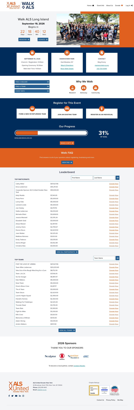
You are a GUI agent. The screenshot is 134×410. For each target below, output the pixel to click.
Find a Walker (21, 82)
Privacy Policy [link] (110, 400)
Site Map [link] (120, 400)
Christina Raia (20, 246)
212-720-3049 (102, 68)
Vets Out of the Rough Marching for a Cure (31, 270)
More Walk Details (67, 68)
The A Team (20, 289)
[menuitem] (119, 5)
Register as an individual (102, 114)
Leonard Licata (21, 205)
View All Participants (66, 252)
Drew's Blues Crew (22, 286)
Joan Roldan (20, 233)
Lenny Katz (20, 202)
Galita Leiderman (22, 211)
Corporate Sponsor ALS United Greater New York (31, 191)
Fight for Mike (21, 311)
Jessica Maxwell (21, 217)
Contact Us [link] (100, 400)
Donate (117, 5)
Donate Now (113, 184)
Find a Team (20, 86)
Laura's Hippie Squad (23, 296)
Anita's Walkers (21, 324)
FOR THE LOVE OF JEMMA (26, 264)
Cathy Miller (20, 184)
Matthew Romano (22, 236)
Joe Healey (20, 208)
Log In (128, 5)
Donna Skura (20, 230)
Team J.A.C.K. (20, 273)
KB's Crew (19, 315)
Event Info (100, 5)
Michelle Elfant (21, 214)
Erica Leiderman (21, 187)
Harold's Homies (21, 299)
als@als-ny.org (41, 390)
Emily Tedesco (21, 239)
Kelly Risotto (20, 195)
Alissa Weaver (21, 224)
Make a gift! (66, 143)
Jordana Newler (79, 366)
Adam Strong (20, 321)
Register (23, 39)
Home (89, 5)
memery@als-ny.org (102, 65)
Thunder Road (21, 305)
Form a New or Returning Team (32, 114)
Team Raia (19, 308)
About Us (109, 5)
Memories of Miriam (23, 318)
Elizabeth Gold (21, 220)
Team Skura (20, 292)
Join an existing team (67, 114)
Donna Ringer (21, 243)
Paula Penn (20, 198)
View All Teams (65, 330)
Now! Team (20, 283)
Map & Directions (67, 65)
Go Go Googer (21, 277)
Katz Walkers (20, 280)
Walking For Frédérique (24, 302)
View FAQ (65, 162)
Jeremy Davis (21, 227)
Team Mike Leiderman (24, 267)
